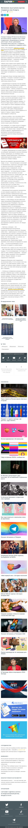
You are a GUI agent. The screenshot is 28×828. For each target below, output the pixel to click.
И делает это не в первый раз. (15, 288)
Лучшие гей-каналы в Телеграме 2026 (13, 634)
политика (21, 346)
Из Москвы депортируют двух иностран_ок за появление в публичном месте (14, 477)
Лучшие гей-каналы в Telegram (11, 537)
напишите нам (21, 749)
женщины (4, 346)
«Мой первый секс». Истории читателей (14, 575)
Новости (11, 11)
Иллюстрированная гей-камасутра (12, 439)
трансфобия (5, 349)
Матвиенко (13, 346)
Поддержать (21, 1)
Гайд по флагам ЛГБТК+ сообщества (13, 457)
